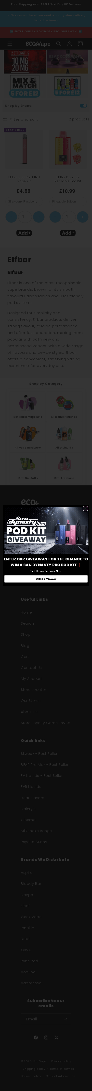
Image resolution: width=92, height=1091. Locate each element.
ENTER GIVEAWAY (46, 578)
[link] (46, 530)
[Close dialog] (85, 508)
